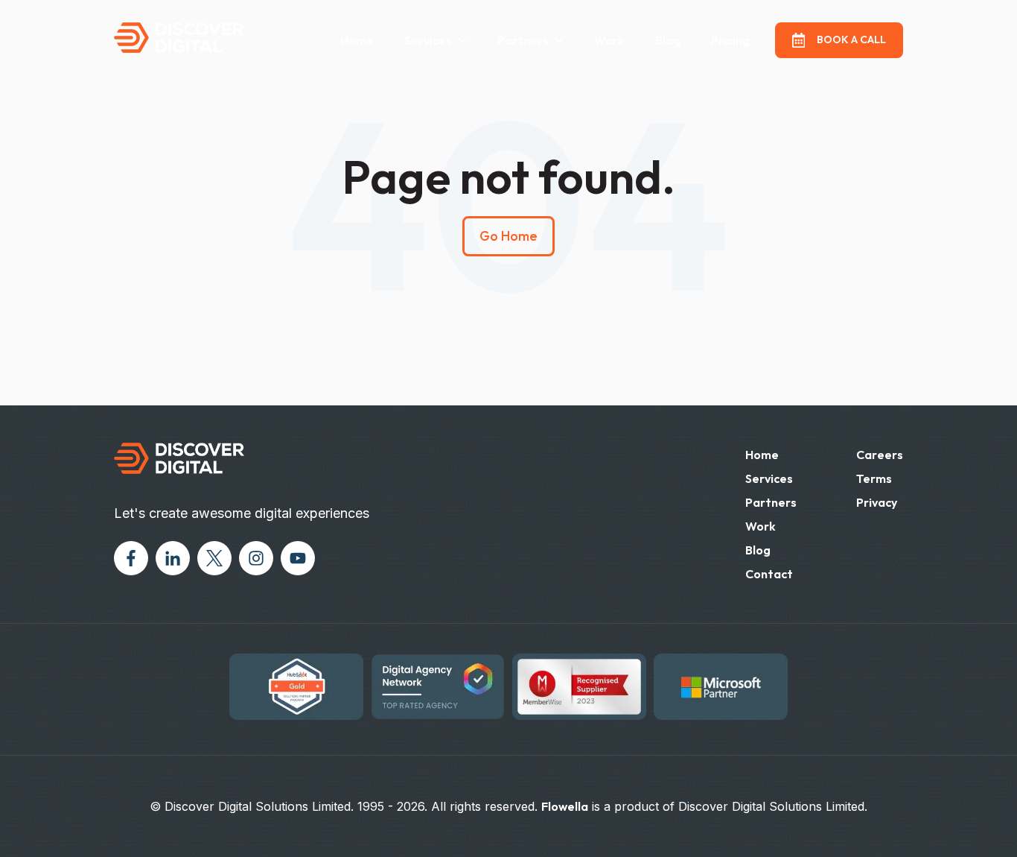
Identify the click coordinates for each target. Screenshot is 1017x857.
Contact (769, 573)
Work (609, 40)
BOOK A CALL (851, 39)
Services (428, 40)
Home (357, 40)
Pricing (730, 40)
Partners (771, 502)
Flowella (564, 806)
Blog (667, 40)
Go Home (508, 235)
